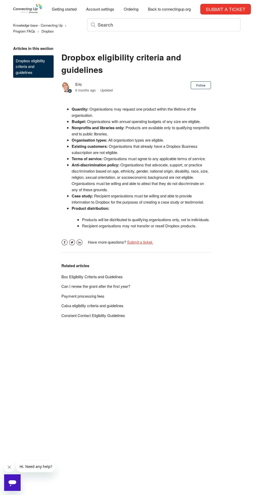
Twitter (72, 242)
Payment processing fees (82, 296)
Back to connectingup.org (169, 9)
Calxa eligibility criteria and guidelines (92, 305)
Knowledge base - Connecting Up (38, 25)
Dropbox (48, 31)
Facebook (64, 242)
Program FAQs (24, 31)
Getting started (64, 9)
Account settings (100, 9)
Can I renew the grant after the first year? (95, 286)
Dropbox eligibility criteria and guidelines (30, 66)
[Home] (27, 11)
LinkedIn (79, 242)
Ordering (131, 9)
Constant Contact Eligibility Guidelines (93, 315)
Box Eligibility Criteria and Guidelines (92, 276)
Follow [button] (200, 85)
